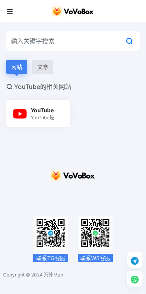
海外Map (53, 275)
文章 (42, 67)
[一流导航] (72, 11)
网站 (16, 67)
